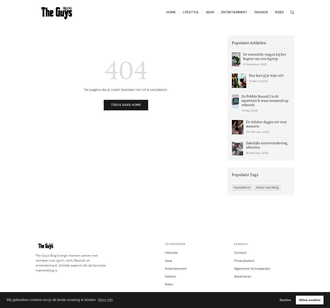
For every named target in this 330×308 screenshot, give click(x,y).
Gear (210, 12)
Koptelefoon (242, 187)
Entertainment (234, 12)
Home (171, 12)
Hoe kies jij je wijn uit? (266, 76)
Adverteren (242, 276)
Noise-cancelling (267, 187)
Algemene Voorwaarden (252, 268)
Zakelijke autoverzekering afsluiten (267, 145)
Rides (279, 12)
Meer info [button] (105, 300)
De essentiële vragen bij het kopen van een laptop (264, 56)
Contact (240, 253)
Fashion (261, 12)
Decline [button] (285, 300)
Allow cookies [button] (310, 300)
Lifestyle (191, 12)
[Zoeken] (292, 12)
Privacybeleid (244, 261)
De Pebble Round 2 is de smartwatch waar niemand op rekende (265, 100)
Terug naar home (126, 105)
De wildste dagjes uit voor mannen (266, 124)
